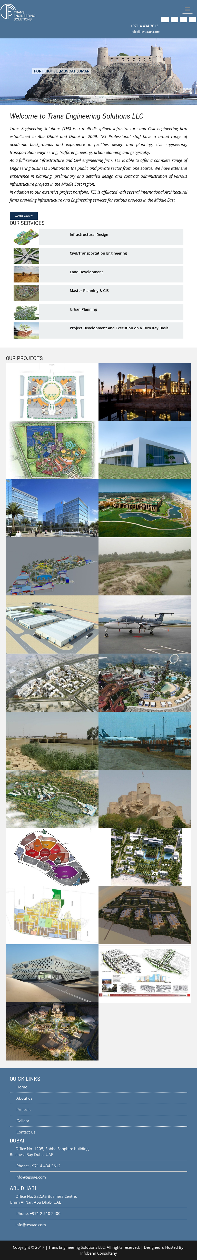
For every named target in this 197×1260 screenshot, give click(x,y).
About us (23, 1098)
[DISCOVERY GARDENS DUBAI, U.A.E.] (144, 973)
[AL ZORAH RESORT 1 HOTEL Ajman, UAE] (144, 915)
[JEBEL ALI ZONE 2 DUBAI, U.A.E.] (52, 392)
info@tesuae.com (145, 31)
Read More (24, 215)
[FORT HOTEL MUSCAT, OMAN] (144, 799)
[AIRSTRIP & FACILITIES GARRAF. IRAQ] (144, 624)
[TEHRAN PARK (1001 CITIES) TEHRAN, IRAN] (52, 857)
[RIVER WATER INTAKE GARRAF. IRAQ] (144, 566)
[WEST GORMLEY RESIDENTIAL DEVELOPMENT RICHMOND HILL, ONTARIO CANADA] (52, 915)
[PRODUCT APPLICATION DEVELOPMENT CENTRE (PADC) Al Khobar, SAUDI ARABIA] (52, 973)
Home (21, 1086)
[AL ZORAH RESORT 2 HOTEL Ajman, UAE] (144, 857)
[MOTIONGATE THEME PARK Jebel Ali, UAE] (52, 450)
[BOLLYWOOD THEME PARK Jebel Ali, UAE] (52, 1031)
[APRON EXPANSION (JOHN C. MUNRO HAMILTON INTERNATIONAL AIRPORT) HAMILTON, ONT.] (144, 741)
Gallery (22, 1120)
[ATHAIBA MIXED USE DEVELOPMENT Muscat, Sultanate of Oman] (52, 683)
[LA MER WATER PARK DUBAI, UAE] (144, 683)
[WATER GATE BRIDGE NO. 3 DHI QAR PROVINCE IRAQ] (52, 741)
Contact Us (25, 1132)
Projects (23, 1109)
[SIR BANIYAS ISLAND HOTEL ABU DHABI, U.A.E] (144, 392)
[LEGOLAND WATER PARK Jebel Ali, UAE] (52, 566)
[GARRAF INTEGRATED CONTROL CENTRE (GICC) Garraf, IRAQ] (144, 450)
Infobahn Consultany (98, 1253)
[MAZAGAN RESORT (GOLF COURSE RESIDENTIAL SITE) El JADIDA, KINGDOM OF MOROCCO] (144, 508)
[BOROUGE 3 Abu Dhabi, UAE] (52, 624)
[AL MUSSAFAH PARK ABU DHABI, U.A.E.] (52, 508)
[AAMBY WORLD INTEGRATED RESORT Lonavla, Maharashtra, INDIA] (52, 799)
